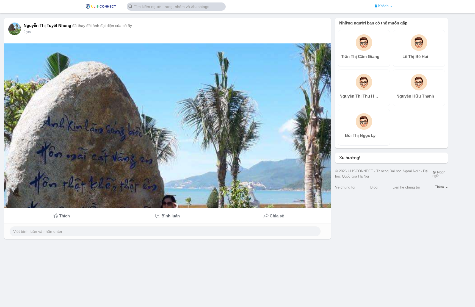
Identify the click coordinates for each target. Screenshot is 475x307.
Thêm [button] (440, 187)
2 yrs (27, 32)
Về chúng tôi (345, 187)
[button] (176, 6)
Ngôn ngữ (438, 174)
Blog (373, 187)
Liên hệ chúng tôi (406, 187)
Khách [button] (383, 6)
